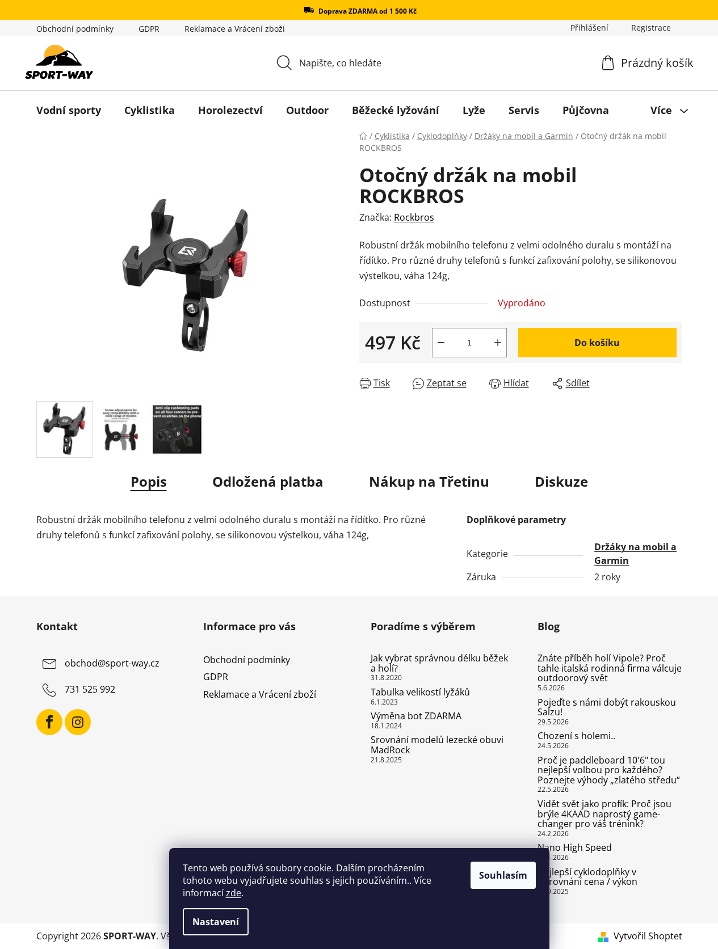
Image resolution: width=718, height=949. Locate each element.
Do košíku (597, 342)
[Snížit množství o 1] (441, 342)
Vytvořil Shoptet (648, 936)
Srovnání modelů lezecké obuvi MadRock (437, 745)
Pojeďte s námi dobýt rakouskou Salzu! (607, 708)
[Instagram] (78, 722)
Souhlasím (503, 875)
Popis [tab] (149, 481)
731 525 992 (90, 690)
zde (233, 893)
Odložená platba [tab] (268, 481)
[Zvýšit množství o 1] (497, 342)
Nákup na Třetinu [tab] (429, 481)
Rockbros (414, 217)
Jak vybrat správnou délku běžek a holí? (439, 663)
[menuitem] (68, 110)
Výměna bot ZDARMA (416, 716)
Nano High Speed (575, 848)
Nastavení (215, 922)
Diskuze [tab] (561, 481)
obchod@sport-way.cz (112, 663)
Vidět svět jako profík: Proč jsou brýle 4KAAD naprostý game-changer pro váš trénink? (604, 814)
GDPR (148, 28)
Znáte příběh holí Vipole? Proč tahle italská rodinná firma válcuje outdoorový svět (610, 668)
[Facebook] (49, 722)
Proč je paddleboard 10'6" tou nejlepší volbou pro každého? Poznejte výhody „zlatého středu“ (609, 771)
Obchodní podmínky (75, 28)
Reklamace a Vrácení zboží (234, 28)
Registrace (651, 27)
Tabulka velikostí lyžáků (420, 693)
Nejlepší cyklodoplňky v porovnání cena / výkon (587, 877)
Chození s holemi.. (576, 736)
